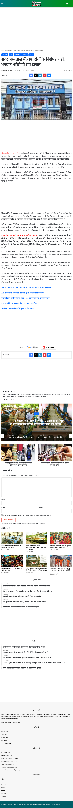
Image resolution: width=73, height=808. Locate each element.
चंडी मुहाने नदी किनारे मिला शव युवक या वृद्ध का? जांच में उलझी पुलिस (60, 547)
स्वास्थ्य (31, 55)
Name (3, 499)
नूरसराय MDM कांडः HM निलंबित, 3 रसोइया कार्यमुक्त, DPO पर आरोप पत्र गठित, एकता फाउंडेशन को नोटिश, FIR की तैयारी (36, 424)
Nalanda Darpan (7, 70)
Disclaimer (4, 740)
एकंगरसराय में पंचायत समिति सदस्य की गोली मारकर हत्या (11, 569)
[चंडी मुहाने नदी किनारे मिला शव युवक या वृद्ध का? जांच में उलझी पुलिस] (61, 538)
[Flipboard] (48, 347)
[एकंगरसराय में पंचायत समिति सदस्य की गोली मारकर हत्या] (12, 561)
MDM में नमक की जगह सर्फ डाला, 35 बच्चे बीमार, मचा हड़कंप (11, 547)
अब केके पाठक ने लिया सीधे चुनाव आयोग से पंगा (17, 308)
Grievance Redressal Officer (9, 767)
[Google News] (32, 347)
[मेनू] (2, 4)
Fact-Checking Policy (7, 755)
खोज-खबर (9, 51)
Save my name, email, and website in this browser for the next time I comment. (27, 515)
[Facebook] (31, 75)
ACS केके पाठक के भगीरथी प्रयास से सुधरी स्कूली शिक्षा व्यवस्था (22, 293)
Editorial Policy (5, 753)
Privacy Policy (5, 732)
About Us (4, 735)
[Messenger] (49, 75)
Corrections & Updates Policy (9, 758)
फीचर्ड (2, 779)
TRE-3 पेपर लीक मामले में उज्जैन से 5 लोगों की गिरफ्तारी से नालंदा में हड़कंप (26, 287)
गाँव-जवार (3, 794)
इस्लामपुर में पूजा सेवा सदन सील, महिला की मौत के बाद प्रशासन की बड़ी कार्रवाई (36, 569)
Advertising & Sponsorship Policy (10, 770)
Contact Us (4, 738)
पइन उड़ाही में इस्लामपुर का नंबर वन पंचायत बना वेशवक (20, 303)
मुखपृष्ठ (4, 51)
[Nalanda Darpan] (36, 3)
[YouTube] (11, 399)
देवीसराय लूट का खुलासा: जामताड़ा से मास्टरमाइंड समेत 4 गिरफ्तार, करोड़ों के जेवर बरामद (60, 570)
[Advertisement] (36, 13)
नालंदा (11, 55)
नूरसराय (36, 414)
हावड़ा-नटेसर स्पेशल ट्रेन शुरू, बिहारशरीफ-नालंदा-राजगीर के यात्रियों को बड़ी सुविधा (36, 548)
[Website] (4, 399)
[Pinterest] (44, 75)
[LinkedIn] (40, 75)
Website (40, 507)
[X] (36, 75)
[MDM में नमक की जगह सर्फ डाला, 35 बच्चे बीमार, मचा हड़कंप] (12, 538)
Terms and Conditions (7, 743)
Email (3, 507)
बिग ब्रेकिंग (17, 55)
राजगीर (3, 791)
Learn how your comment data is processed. (34, 524)
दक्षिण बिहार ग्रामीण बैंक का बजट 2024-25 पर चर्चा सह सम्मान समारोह (25, 298)
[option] (36, 422)
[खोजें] (71, 4)
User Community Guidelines (9, 761)
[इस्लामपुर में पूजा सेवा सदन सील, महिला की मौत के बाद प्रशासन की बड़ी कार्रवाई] (36, 561)
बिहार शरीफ (24, 55)
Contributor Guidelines (7, 764)
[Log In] (67, 4)
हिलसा (2, 788)
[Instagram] (13, 399)
